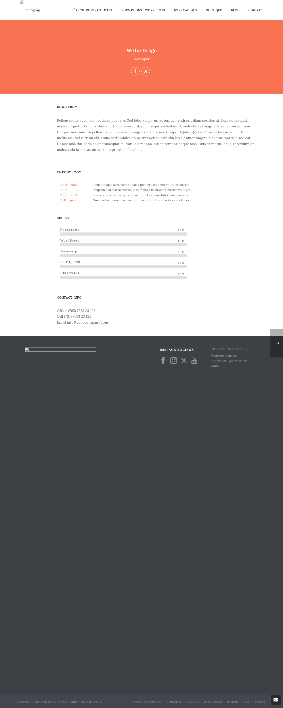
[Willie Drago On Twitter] (146, 71)
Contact (255, 10)
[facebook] (163, 361)
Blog (235, 10)
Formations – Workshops (143, 10)
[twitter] (183, 361)
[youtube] (194, 361)
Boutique (214, 10)
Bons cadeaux (185, 10)
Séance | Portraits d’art (92, 10)
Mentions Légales (223, 355)
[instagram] (173, 361)
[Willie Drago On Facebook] (135, 71)
